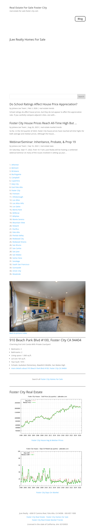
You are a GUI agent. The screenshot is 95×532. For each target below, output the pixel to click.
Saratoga (16, 261)
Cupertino (16, 181)
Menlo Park (17, 210)
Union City (16, 271)
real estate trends (46, 108)
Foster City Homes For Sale (52, 379)
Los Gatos (16, 206)
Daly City (15, 184)
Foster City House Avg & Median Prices (47, 440)
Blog (80, 18)
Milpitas (15, 216)
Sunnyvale (16, 267)
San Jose (15, 251)
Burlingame (16, 174)
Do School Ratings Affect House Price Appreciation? (43, 104)
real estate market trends (51, 127)
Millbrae (15, 213)
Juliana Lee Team (19, 108)
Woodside (16, 274)
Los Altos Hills (18, 203)
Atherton (15, 165)
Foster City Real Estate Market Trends (47, 520)
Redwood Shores (19, 242)
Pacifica (15, 229)
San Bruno (16, 245)
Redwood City (18, 238)
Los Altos (16, 200)
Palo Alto (16, 232)
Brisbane (15, 171)
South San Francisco (20, 264)
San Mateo (16, 255)
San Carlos (16, 248)
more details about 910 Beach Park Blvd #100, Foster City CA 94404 (39, 368)
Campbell (15, 177)
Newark (15, 226)
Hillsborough (17, 197)
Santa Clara (17, 258)
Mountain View (18, 222)
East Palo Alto (17, 187)
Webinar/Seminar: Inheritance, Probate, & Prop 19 (43, 142)
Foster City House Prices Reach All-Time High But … (43, 123)
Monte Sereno (18, 219)
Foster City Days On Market (47, 492)
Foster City (16, 190)
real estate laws (47, 146)
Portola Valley (18, 235)
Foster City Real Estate (26, 392)
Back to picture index (18, 333)
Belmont (15, 168)
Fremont (15, 193)
